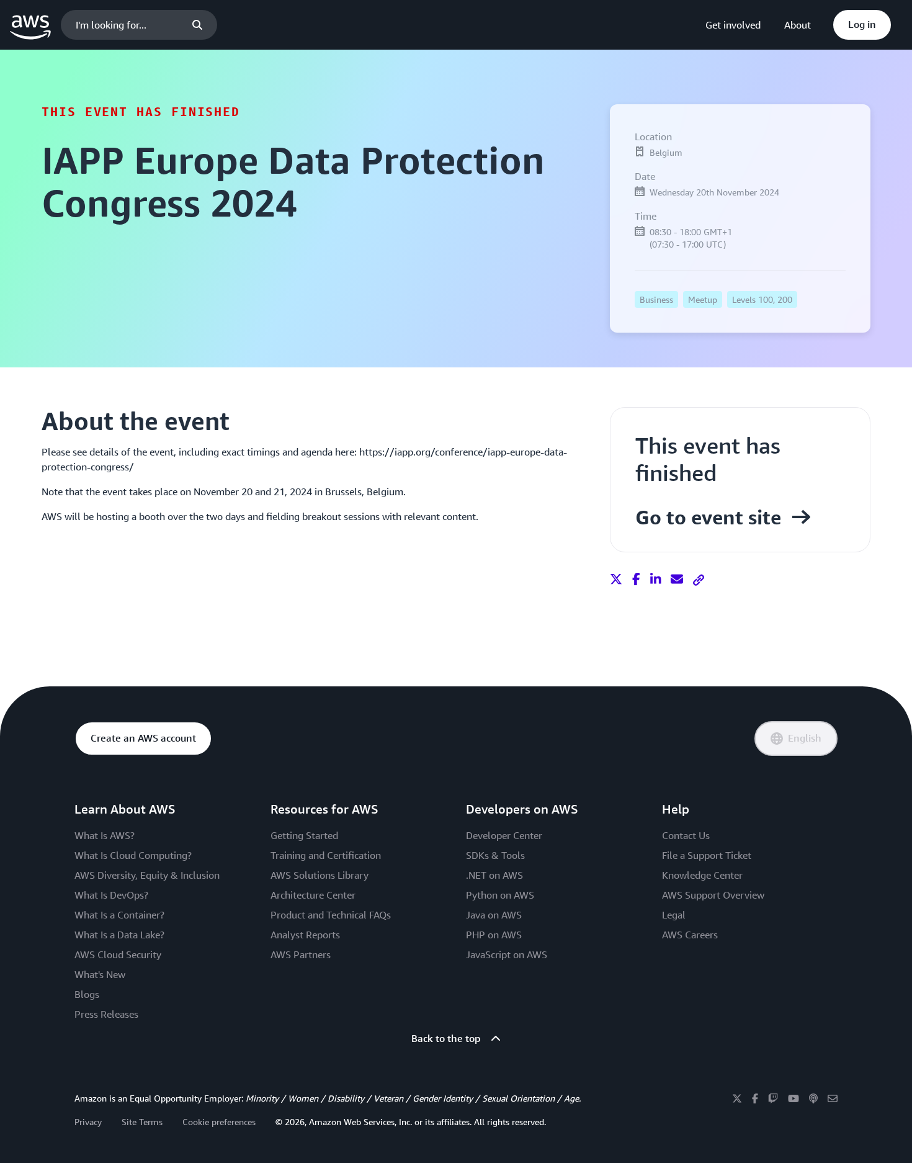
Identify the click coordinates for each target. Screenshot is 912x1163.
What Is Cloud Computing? (133, 855)
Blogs (86, 994)
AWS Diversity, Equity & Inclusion (147, 875)
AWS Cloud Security (117, 954)
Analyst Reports (305, 934)
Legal (674, 915)
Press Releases (106, 1014)
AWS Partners (300, 954)
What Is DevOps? (111, 895)
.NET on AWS (494, 875)
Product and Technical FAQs (330, 915)
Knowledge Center (702, 875)
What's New (99, 974)
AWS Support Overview (713, 895)
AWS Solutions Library (319, 875)
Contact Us (686, 835)
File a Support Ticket (706, 855)
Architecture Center (312, 895)
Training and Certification (325, 855)
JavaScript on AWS (506, 954)
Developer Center (504, 835)
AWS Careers (690, 934)
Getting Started (304, 835)
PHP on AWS (494, 934)
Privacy (88, 1121)
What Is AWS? (104, 835)
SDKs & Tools (495, 855)
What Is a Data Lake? (119, 934)
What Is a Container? (119, 915)
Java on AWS (494, 915)
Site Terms (142, 1121)
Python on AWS (500, 895)
